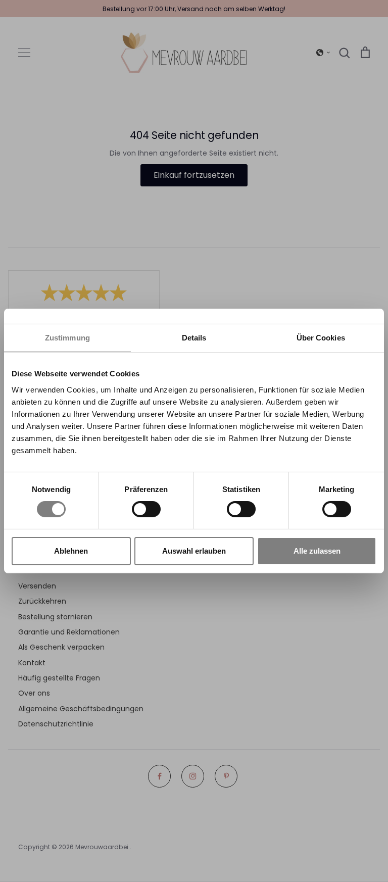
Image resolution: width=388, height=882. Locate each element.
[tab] (194, 338)
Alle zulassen (317, 551)
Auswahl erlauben (194, 551)
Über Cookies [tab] (321, 337)
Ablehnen (71, 551)
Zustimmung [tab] (67, 337)
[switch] (146, 509)
